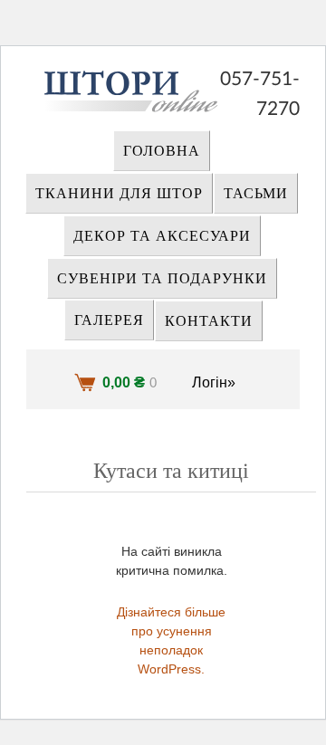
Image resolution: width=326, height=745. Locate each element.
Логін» (213, 382)
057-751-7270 (260, 80)
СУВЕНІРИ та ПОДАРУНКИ (162, 279)
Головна (161, 151)
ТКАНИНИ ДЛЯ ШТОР (119, 193)
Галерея (109, 320)
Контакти (209, 321)
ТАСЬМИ (256, 193)
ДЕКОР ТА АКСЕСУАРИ (162, 236)
